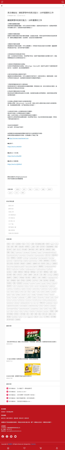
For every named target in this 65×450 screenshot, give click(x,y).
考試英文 (9, 283)
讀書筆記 (41, 266)
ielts (16, 192)
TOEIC (36, 189)
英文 (28, 314)
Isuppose (52, 305)
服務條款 (16, 418)
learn (55, 303)
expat (39, 252)
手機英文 (15, 277)
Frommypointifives (12, 308)
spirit (12, 291)
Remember (41, 297)
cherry (26, 286)
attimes (17, 303)
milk (21, 291)
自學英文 (55, 263)
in (31, 303)
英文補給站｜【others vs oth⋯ (17, 392)
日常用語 (21, 277)
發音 (55, 272)
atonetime (10, 303)
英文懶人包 (11, 221)
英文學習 (9, 274)
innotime (28, 300)
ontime (14, 300)
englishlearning (33, 305)
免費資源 (48, 249)
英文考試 (28, 277)
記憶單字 (29, 263)
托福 (8, 246)
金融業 (30, 274)
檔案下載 (42, 249)
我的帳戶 (3, 412)
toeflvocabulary (41, 269)
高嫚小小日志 (52, 314)
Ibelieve (46, 305)
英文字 (8, 269)
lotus (42, 291)
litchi (31, 286)
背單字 (49, 189)
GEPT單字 (39, 272)
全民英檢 (18, 244)
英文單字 (9, 249)
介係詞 (40, 260)
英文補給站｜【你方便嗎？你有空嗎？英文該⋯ (21, 395)
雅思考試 (20, 272)
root (38, 291)
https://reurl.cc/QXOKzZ (15, 164)
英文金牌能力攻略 (39, 244)
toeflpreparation (30, 269)
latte (20, 317)
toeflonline (15, 269)
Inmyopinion (34, 308)
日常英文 (55, 274)
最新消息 (11, 209)
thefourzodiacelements (49, 300)
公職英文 (34, 277)
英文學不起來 (10, 319)
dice (12, 311)
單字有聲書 (10, 314)
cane (50, 288)
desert (49, 283)
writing (50, 274)
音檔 (56, 311)
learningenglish (43, 258)
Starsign (14, 297)
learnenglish (23, 305)
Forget (34, 297)
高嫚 (43, 189)
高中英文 (9, 272)
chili (14, 286)
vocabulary (49, 303)
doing (47, 297)
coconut (53, 291)
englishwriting (18, 260)
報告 (40, 314)
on (34, 303)
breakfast (14, 317)
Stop (56, 297)
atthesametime (25, 303)
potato (24, 294)
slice (50, 308)
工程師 (25, 274)
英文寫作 (42, 246)
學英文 (18, 189)
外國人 (12, 252)
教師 (14, 274)
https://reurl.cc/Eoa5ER (14, 156)
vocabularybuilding (50, 266)
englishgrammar (52, 277)
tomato (29, 288)
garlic (17, 291)
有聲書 (51, 311)
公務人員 (36, 274)
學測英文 (27, 246)
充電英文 (44, 277)
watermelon (36, 288)
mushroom (44, 288)
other (21, 311)
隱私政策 (21, 418)
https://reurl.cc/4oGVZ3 (14, 147)
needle (48, 291)
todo (52, 297)
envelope (25, 283)
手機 (41, 280)
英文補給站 (11, 218)
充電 (39, 277)
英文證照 (24, 249)
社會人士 (48, 263)
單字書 (43, 263)
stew (41, 317)
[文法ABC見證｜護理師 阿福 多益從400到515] (32, 369)
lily (25, 291)
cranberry (9, 288)
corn (28, 294)
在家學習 (28, 280)
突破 (8, 252)
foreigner (33, 252)
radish (55, 288)
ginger (18, 294)
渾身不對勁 (31, 249)
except (38, 283)
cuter (13, 294)
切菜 (54, 308)
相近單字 (9, 286)
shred (45, 308)
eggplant (30, 317)
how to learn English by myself (15, 266)
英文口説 (45, 314)
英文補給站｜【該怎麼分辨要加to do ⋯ (19, 401)
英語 (56, 246)
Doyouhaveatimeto (12, 255)
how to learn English (31, 266)
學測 (37, 249)
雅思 (16, 246)
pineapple (40, 294)
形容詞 (22, 280)
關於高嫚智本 (9, 418)
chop (41, 308)
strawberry (17, 288)
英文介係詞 (10, 263)
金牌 (37, 246)
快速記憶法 (54, 255)
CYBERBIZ (33, 444)
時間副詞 (13, 280)
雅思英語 (33, 272)
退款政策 (26, 418)
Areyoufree (30, 255)
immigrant (27, 252)
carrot (36, 286)
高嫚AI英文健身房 (13, 233)
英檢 (23, 192)
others (26, 311)
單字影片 (16, 314)
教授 (45, 274)
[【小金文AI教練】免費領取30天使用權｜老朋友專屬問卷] (32, 352)
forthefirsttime (37, 300)
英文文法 (48, 255)
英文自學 (16, 263)
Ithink (41, 305)
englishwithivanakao (13, 305)
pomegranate (43, 286)
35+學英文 (46, 317)
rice (8, 291)
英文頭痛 (53, 317)
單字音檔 (23, 314)
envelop (32, 283)
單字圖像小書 (12, 227)
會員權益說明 (9, 412)
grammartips (33, 260)
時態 (14, 283)
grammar (9, 260)
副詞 (18, 280)
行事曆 (15, 272)
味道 (14, 249)
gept (10, 192)
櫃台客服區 (11, 230)
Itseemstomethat (24, 308)
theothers (39, 311)
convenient (22, 255)
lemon (46, 294)
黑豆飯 (8, 317)
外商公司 (19, 274)
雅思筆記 (46, 272)
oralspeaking (33, 258)
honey (8, 297)
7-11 (25, 317)
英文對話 (46, 280)
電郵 (32, 314)
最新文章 (11, 206)
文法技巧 (53, 260)
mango (34, 294)
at (37, 303)
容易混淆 (19, 283)
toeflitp (22, 269)
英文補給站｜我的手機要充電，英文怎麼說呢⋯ (21, 398)
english (26, 260)
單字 (24, 189)
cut (8, 311)
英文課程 (52, 280)
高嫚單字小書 (36, 263)
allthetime (21, 300)
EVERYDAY (35, 280)
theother (32, 311)
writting (25, 258)
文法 (8, 258)
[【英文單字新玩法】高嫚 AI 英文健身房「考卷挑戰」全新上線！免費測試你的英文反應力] (32, 335)
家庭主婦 (21, 246)
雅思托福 (26, 272)
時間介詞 (42, 303)
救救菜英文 (46, 260)
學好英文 (23, 263)
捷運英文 (9, 277)
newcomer (19, 252)
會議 (36, 314)
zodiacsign (21, 297)
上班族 (33, 246)
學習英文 (13, 258)
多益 (30, 189)
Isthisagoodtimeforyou (49, 252)
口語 (41, 274)
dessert (54, 283)
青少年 (19, 249)
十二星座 (28, 297)
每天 (8, 280)
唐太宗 (36, 317)
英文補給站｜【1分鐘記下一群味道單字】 (20, 388)
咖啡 (51, 272)
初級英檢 (17, 319)
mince (16, 311)
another (46, 311)
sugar (33, 291)
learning (51, 258)
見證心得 (11, 212)
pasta (8, 294)
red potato (20, 286)
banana (52, 294)
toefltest (49, 269)
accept (43, 283)
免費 (53, 249)
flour (29, 291)
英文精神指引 (12, 215)
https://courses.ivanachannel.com (18, 138)
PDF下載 (10, 224)
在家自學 (19, 258)
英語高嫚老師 (50, 246)
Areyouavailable (39, 255)
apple (23, 288)
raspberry (52, 286)
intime (9, 300)
